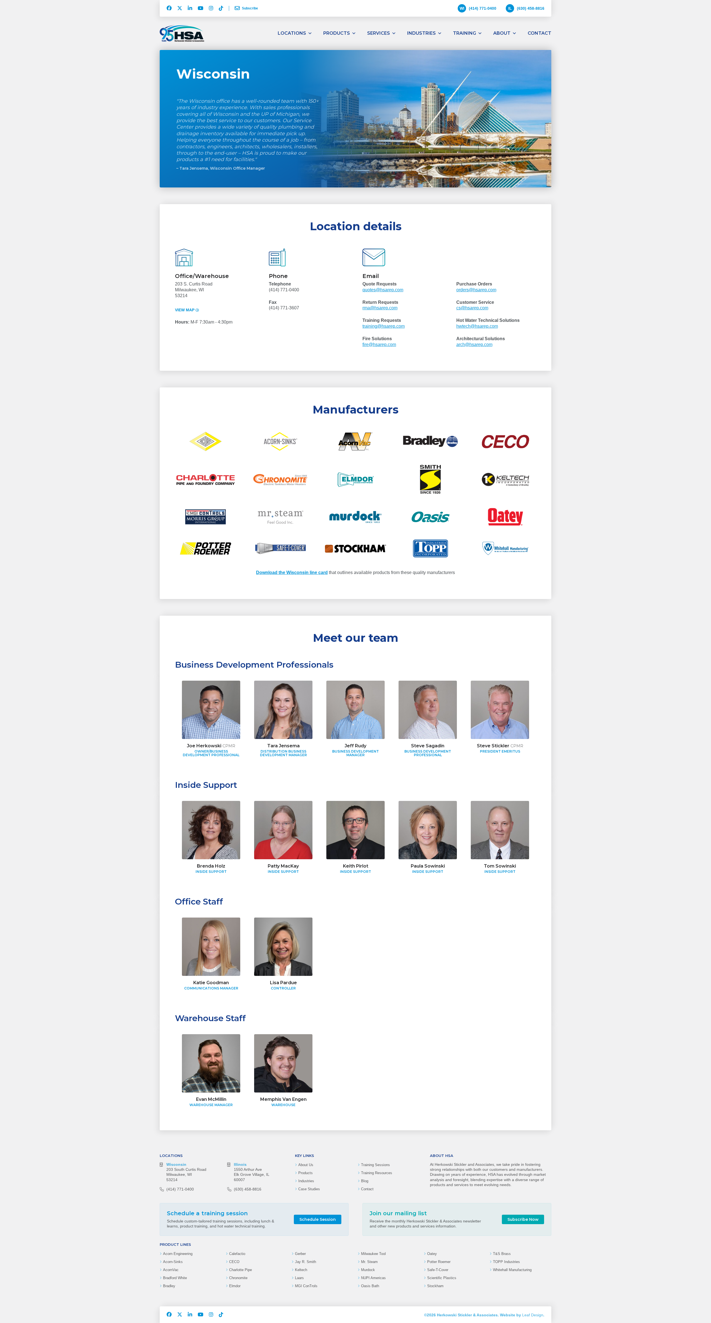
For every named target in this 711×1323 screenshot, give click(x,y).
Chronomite (238, 1278)
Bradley (169, 1286)
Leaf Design (532, 1315)
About (501, 33)
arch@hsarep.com (474, 344)
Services (378, 33)
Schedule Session (317, 1219)
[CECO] (505, 441)
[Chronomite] (280, 479)
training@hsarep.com (383, 326)
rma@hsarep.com (379, 307)
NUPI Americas (373, 1278)
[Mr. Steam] (280, 516)
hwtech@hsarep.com (477, 326)
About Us (305, 1165)
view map (184, 310)
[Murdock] (355, 516)
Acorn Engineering (177, 1254)
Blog (364, 1181)
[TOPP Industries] (430, 548)
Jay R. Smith (305, 1262)
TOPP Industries (506, 1262)
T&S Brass (502, 1254)
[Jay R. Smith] (430, 479)
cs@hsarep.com (472, 307)
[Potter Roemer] (205, 548)
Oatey (432, 1254)
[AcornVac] (355, 441)
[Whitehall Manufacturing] (505, 548)
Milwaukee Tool (373, 1254)
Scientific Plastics (441, 1278)
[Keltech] (505, 479)
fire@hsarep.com (379, 344)
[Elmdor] (355, 479)
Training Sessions (375, 1165)
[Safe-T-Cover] (280, 548)
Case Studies (309, 1189)
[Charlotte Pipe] (205, 479)
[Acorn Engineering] (205, 441)
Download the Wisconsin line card (292, 572)
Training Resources (376, 1173)
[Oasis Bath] (431, 516)
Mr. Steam (369, 1262)
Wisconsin (176, 1164)
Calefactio (237, 1254)
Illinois (240, 1164)
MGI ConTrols (306, 1286)
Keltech (301, 1270)
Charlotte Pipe (240, 1270)
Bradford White (175, 1278)
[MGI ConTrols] (205, 516)
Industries (421, 33)
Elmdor (235, 1286)
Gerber (300, 1254)
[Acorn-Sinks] (280, 441)
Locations (292, 33)
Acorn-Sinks (173, 1262)
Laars (299, 1278)
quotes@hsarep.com (382, 289)
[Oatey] (505, 516)
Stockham (435, 1286)
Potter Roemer (438, 1262)
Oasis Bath (370, 1286)
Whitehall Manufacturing (512, 1270)
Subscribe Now (523, 1219)
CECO (234, 1262)
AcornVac (171, 1270)
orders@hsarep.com (476, 289)
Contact (539, 33)
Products (336, 33)
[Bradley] (430, 441)
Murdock (368, 1270)
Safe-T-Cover (437, 1270)
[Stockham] (355, 548)
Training (464, 33)
